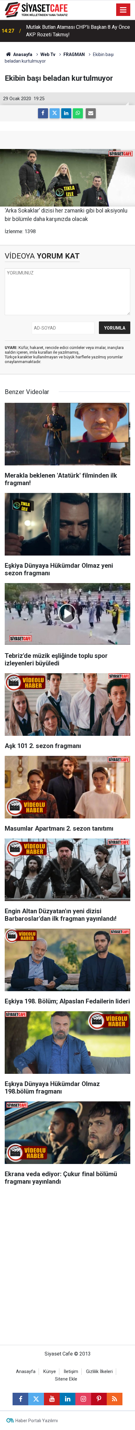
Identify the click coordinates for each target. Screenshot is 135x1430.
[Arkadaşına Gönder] (91, 113)
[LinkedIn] (66, 113)
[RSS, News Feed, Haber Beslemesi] (114, 1399)
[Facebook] (43, 113)
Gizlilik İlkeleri (99, 1371)
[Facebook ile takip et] (20, 1399)
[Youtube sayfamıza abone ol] (52, 1399)
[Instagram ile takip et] (83, 1399)
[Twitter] (55, 113)
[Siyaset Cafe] (36, 9)
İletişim (71, 1371)
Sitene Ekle (66, 1379)
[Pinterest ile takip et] (99, 1399)
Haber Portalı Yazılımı (36, 1420)
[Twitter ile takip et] (36, 1399)
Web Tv (47, 54)
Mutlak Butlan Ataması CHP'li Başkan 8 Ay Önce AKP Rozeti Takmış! (78, 31)
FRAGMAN (74, 54)
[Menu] (123, 10)
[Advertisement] (67, 1268)
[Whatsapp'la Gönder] (78, 113)
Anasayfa (22, 54)
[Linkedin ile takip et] (67, 1399)
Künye (49, 1371)
